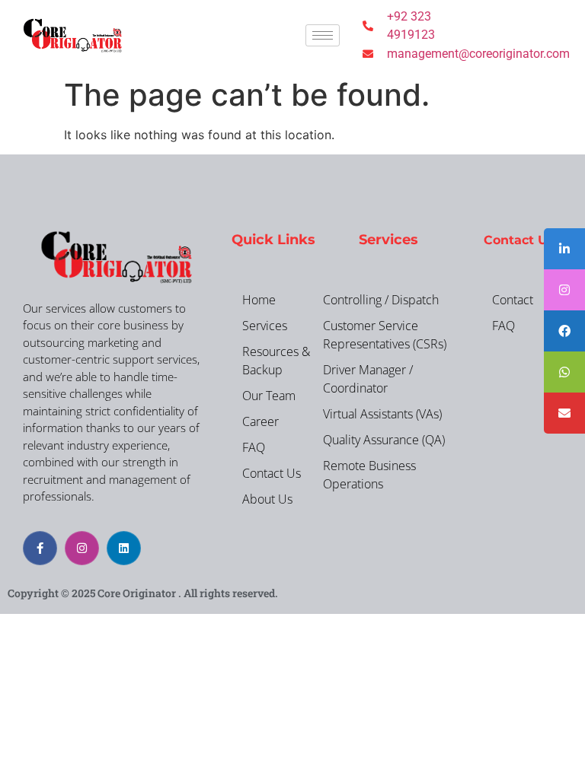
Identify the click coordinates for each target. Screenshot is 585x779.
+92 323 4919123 (411, 25)
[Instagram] (82, 548)
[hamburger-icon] (322, 35)
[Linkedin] (124, 548)
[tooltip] (564, 248)
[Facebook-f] (40, 548)
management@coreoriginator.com (445, 53)
